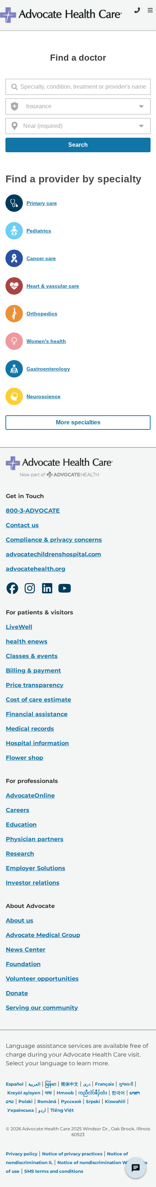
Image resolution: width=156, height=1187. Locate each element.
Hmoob (65, 1092)
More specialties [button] (78, 422)
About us (19, 920)
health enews (27, 641)
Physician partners (34, 839)
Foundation (23, 964)
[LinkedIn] (47, 589)
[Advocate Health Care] (62, 15)
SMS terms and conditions (53, 1171)
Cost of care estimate (38, 699)
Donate (17, 993)
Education (21, 824)
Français (104, 1084)
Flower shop (24, 757)
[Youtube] (64, 589)
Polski (26, 1101)
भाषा (48, 1092)
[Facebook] (12, 589)
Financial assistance (36, 714)
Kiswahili (115, 1101)
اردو (42, 1110)
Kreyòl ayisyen (23, 1092)
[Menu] (149, 10)
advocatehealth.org (35, 568)
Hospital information (37, 743)
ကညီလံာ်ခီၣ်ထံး (92, 1092)
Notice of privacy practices (72, 1153)
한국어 (118, 1092)
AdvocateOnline (30, 795)
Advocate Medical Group (43, 935)
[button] (78, 203)
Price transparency (34, 685)
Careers (17, 810)
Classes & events (32, 656)
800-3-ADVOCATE (33, 510)
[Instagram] (30, 589)
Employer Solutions (35, 868)
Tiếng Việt (62, 1110)
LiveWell (19, 626)
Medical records (30, 728)
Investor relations (32, 882)
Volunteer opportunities (42, 978)
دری (86, 1084)
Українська (20, 1110)
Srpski (93, 1101)
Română (46, 1101)
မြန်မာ (50, 1084)
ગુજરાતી (126, 1084)
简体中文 (69, 1084)
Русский (71, 1101)
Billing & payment (33, 670)
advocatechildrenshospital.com (53, 554)
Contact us (22, 525)
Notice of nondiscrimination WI (93, 1162)
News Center (25, 949)
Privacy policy (21, 1153)
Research (20, 853)
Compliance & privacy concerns (54, 539)
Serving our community (42, 1007)
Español (15, 1084)
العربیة (34, 1084)
